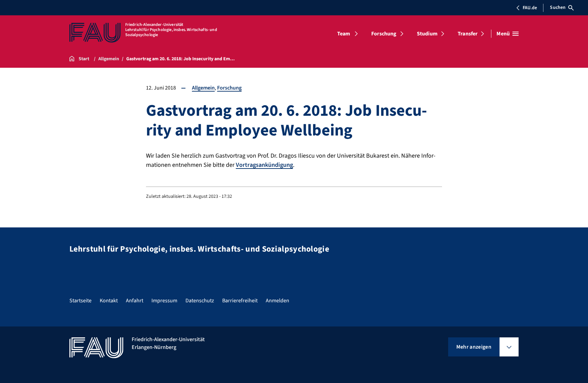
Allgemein (203, 88)
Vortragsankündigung (264, 165)
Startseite (80, 300)
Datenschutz (199, 300)
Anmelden (277, 300)
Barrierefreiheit (240, 300)
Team (343, 33)
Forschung (383, 33)
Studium (427, 33)
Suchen (558, 7)
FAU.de (530, 7)
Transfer (467, 33)
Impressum (164, 300)
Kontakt (109, 300)
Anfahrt (134, 300)
